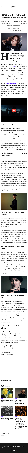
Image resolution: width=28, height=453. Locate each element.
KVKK (2, 440)
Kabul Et (15, 450)
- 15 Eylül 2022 (13, 28)
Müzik (14, 12)
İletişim (2, 437)
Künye (2, 435)
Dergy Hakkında (5, 433)
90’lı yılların (12, 66)
